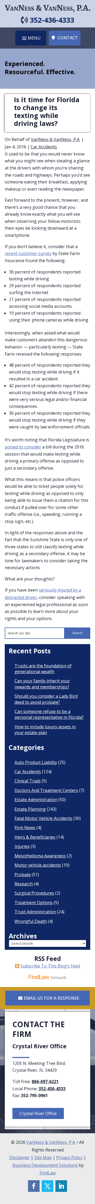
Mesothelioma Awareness (40, 856)
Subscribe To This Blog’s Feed (50, 966)
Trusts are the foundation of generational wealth (43, 668)
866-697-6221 (45, 1081)
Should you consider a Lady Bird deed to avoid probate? (46, 699)
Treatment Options (34, 902)
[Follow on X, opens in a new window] (47, 1186)
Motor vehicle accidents (38, 865)
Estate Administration (36, 799)
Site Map (43, 1157)
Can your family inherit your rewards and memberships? (42, 684)
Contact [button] (67, 38)
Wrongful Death (31, 921)
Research (24, 884)
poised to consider (23, 447)
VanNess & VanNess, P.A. (55, 139)
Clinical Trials (28, 781)
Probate (23, 874)
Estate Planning (30, 809)
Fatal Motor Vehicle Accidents (43, 818)
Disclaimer (19, 1157)
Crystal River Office (38, 1113)
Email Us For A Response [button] (51, 998)
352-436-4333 (52, 20)
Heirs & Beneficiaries (35, 837)
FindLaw (48, 1173)
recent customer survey (28, 253)
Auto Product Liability (36, 762)
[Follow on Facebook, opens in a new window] (34, 1186)
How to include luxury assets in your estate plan (45, 729)
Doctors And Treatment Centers (46, 790)
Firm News (25, 827)
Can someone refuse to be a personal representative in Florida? (49, 714)
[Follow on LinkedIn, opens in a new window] (61, 1186)
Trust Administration (35, 912)
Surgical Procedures (34, 893)
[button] (31, 38)
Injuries (22, 846)
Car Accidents (44, 147)
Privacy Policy (69, 1157)
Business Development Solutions (45, 1165)
